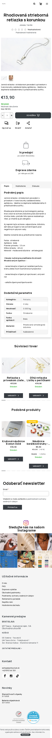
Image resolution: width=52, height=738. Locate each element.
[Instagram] (11, 676)
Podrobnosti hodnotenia (26, 32)
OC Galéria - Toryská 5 (11, 638)
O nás (4, 583)
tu (44, 732)
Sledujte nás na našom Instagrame (27, 529)
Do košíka (31, 115)
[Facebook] (5, 676)
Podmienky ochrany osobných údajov (18, 595)
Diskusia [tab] (35, 186)
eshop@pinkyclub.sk (10, 668)
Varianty (12, 395)
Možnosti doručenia (9, 106)
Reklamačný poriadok (11, 599)
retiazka (14, 198)
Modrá (34, 454)
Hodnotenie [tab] (21, 186)
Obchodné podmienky (11, 592)
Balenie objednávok (11, 700)
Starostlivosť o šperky (12, 694)
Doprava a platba (9, 589)
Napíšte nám (7, 602)
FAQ (3, 586)
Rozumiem (25, 735)
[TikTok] (17, 676)
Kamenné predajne (14, 616)
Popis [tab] (6, 186)
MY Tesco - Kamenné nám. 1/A (16, 626)
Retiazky (27, 299)
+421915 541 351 (9, 670)
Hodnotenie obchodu (11, 605)
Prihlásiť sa (12, 507)
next (49, 364)
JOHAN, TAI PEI (26, 25)
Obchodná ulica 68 (11, 628)
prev (3, 364)
